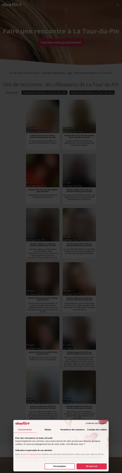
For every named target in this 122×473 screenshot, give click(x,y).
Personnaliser (59, 466)
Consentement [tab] (25, 430)
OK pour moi (91, 466)
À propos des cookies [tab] (97, 430)
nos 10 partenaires (32, 454)
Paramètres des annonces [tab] (72, 430)
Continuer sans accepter (96, 423)
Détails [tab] (48, 430)
